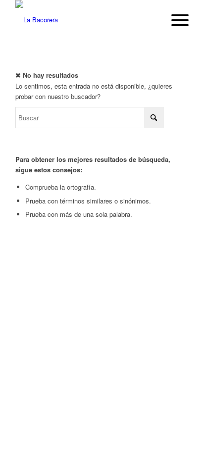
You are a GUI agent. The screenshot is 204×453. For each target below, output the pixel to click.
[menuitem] (175, 20)
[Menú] (175, 20)
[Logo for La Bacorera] (84, 20)
